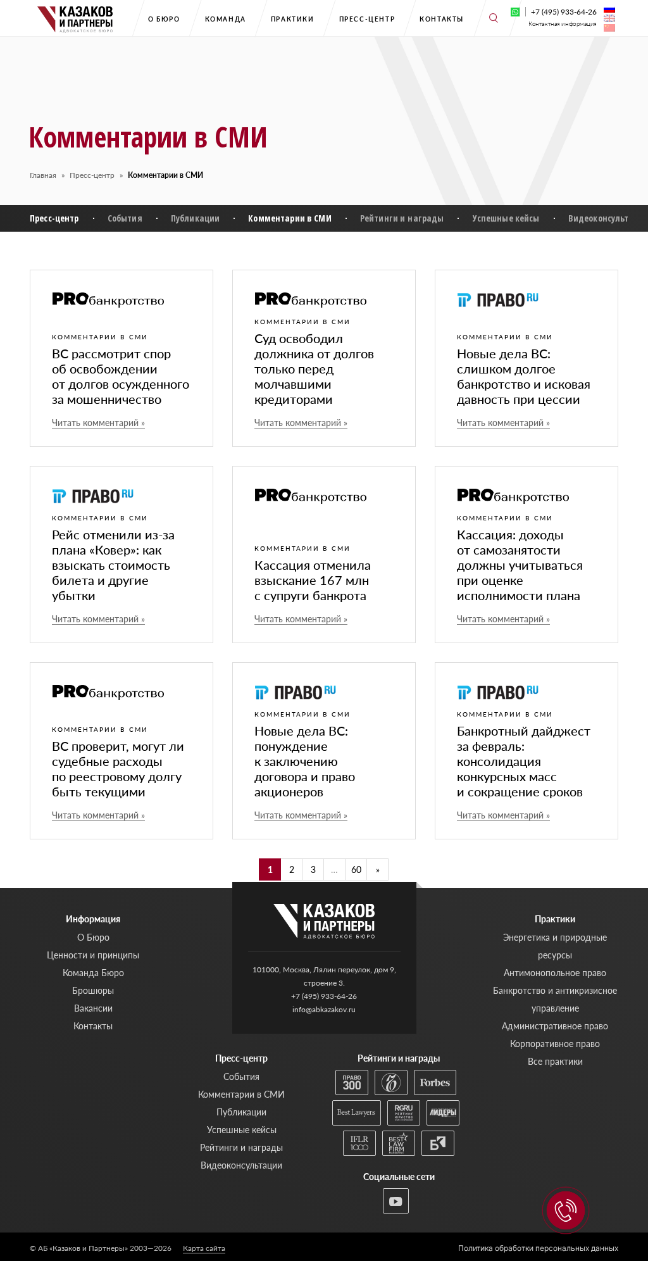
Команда (225, 19)
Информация (93, 918)
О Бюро (164, 19)
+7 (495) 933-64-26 (564, 12)
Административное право (555, 1025)
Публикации (195, 218)
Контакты (442, 19)
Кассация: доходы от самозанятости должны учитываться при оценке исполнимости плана (520, 565)
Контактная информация (562, 23)
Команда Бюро (93, 972)
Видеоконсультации (241, 1165)
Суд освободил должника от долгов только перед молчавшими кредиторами (314, 368)
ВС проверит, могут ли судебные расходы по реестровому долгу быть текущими (118, 768)
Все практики (555, 1061)
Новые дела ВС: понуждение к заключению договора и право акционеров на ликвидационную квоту (313, 776)
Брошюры (93, 990)
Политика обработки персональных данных (538, 1248)
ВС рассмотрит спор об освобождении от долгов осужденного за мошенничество (120, 376)
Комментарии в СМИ (289, 218)
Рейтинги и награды (402, 218)
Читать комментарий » (98, 423)
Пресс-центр (367, 19)
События (125, 218)
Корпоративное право (555, 1043)
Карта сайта (204, 1248)
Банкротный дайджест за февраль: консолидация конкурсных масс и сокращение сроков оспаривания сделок (523, 768)
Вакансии (93, 1008)
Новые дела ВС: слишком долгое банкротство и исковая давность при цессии (523, 376)
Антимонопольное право (555, 972)
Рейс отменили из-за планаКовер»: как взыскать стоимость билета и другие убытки (113, 565)
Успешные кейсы (506, 218)
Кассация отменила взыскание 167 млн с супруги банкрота (312, 580)
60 (356, 869)
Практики (293, 19)
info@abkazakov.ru (324, 1009)
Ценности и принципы (93, 955)
